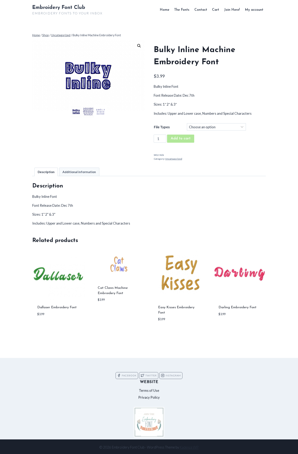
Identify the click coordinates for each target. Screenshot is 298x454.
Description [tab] (46, 172)
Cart (215, 10)
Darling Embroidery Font (237, 307)
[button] (139, 45)
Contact (200, 10)
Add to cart (181, 138)
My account (254, 10)
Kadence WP (189, 447)
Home (164, 10)
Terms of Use (149, 390)
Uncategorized (173, 158)
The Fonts (181, 10)
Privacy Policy (149, 397)
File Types (162, 127)
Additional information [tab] (79, 172)
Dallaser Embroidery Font (57, 307)
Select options (50, 326)
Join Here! (232, 10)
